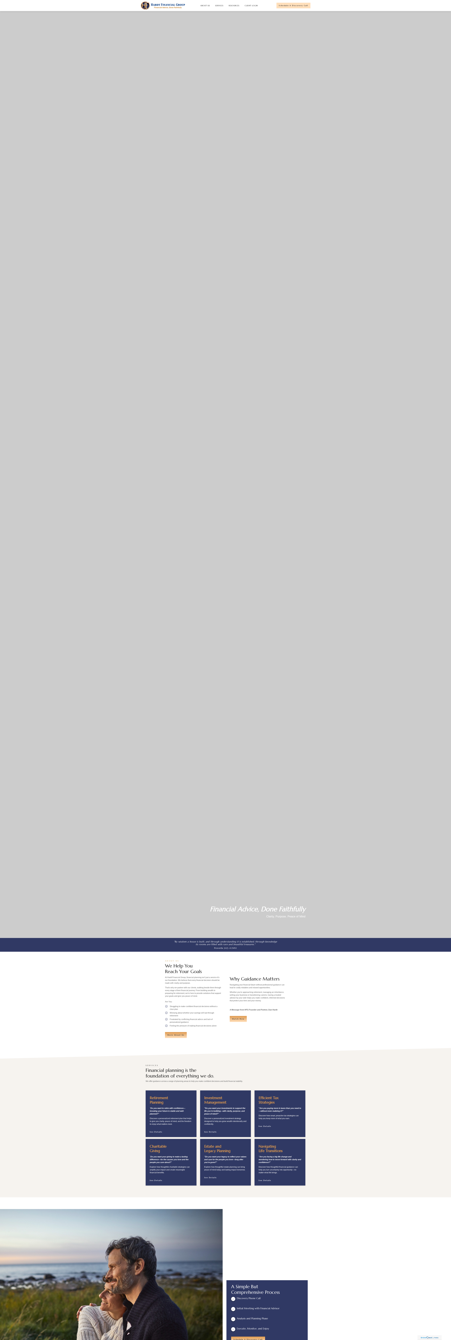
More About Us (175, 1035)
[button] (205, 5)
